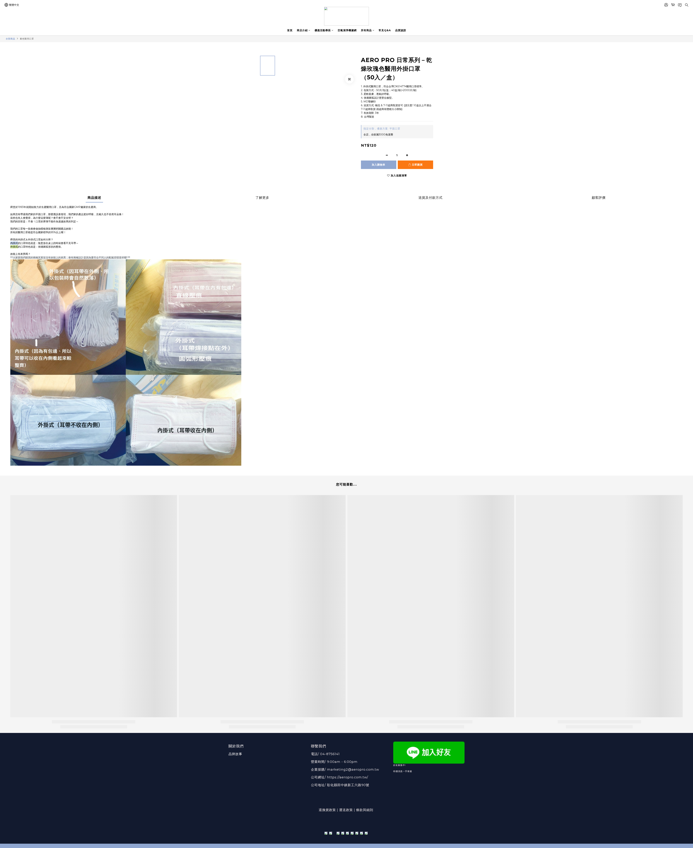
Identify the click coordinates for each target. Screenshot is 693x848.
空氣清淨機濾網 (347, 30)
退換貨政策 (327, 810)
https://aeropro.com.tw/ (347, 777)
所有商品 (366, 30)
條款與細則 (365, 810)
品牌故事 (235, 754)
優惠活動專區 (323, 30)
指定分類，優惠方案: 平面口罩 (381, 128)
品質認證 (400, 30)
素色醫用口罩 (27, 38)
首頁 (290, 30)
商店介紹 (302, 30)
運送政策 (346, 810)
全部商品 (10, 38)
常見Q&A (385, 30)
